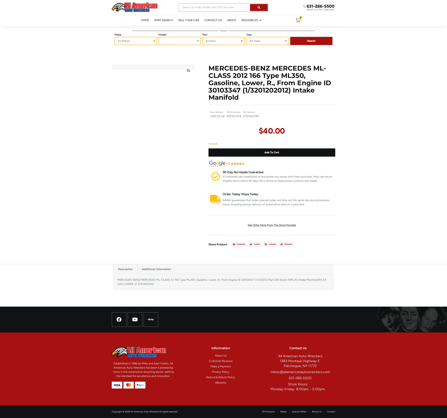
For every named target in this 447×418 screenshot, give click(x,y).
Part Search (163, 20)
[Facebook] (119, 319)
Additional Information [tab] (156, 269)
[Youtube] (135, 319)
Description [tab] (125, 269)
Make (118, 34)
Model (162, 34)
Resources (250, 20)
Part (204, 34)
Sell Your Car (188, 20)
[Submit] (259, 7)
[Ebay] (151, 319)
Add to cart (271, 152)
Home (145, 20)
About (231, 20)
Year (249, 34)
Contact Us (213, 20)
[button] (188, 70)
